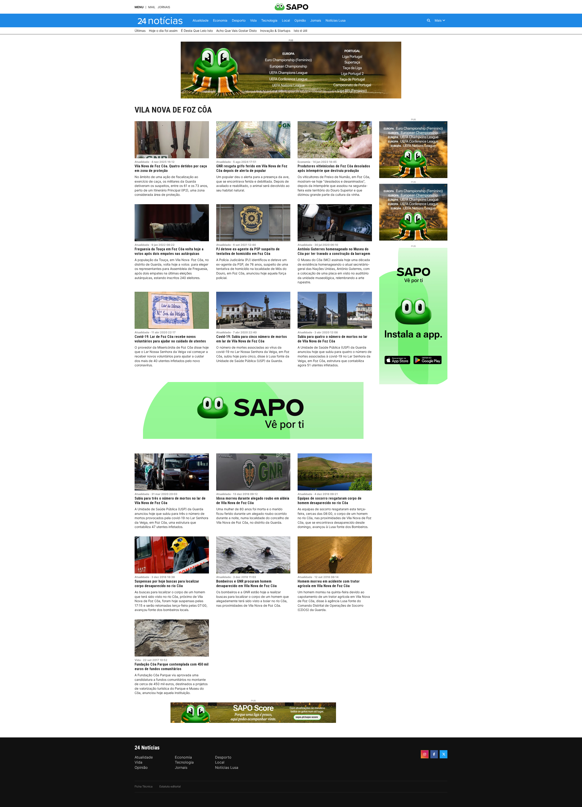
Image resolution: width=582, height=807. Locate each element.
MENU (139, 7)
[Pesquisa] (428, 20)
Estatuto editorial (170, 786)
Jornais (164, 7)
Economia (304, 161)
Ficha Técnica (144, 786)
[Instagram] (425, 754)
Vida (138, 660)
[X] (443, 754)
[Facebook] (434, 754)
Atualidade (142, 161)
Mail (151, 7)
